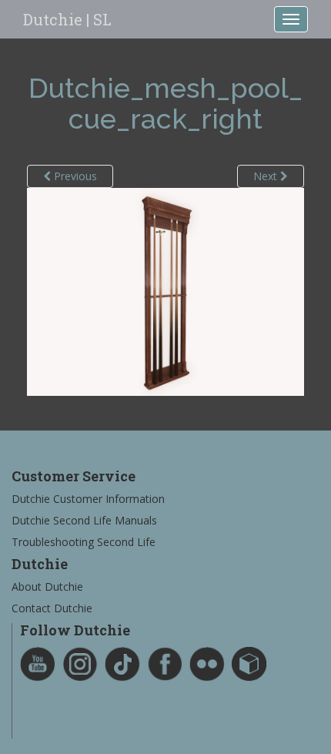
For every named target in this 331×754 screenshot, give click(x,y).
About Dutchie (47, 586)
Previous (74, 176)
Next (266, 176)
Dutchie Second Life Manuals (84, 520)
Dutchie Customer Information (88, 498)
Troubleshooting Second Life (83, 542)
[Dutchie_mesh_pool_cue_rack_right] (165, 290)
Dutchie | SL (67, 19)
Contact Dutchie (52, 608)
